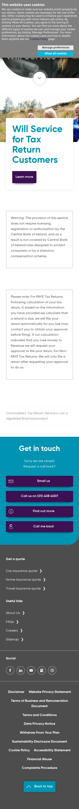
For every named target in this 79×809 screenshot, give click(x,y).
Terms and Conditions (40, 715)
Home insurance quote (23, 579)
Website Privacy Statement (50, 692)
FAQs (10, 622)
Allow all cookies (56, 53)
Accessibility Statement (52, 750)
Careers (12, 630)
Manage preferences (55, 47)
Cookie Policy (19, 750)
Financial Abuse (39, 759)
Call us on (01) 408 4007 (39, 496)
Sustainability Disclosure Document (39, 741)
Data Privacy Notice (39, 724)
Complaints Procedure (39, 768)
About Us (13, 613)
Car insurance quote (21, 571)
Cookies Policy (39, 39)
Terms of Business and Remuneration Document (39, 703)
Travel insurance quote (23, 588)
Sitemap (12, 639)
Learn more (24, 177)
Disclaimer (16, 692)
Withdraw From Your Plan (39, 733)
